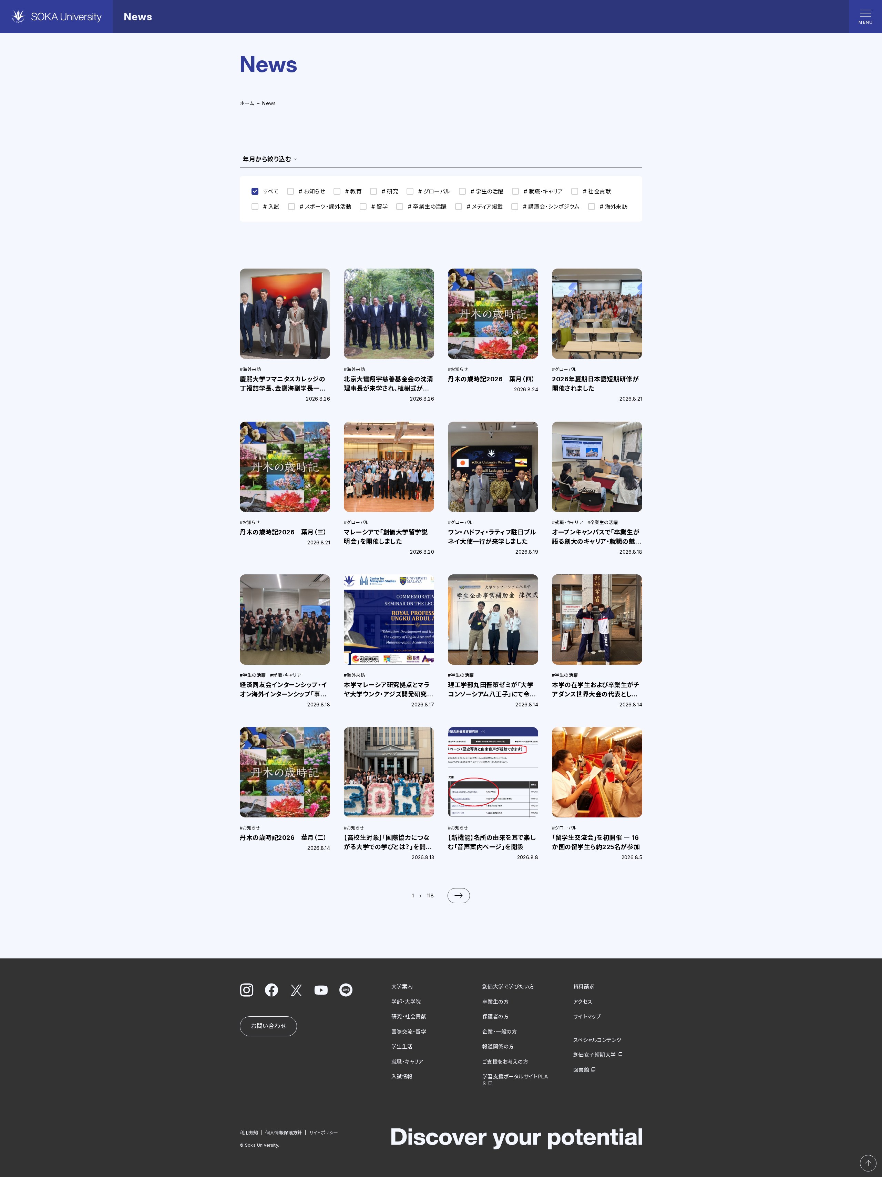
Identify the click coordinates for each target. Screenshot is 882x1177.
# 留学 (379, 206)
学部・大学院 (406, 1001)
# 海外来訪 (614, 206)
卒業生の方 (495, 1001)
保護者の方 (495, 1016)
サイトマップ (587, 1016)
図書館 (581, 1070)
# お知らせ (312, 191)
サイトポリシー (323, 1132)
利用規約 (249, 1132)
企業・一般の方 (499, 1031)
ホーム (247, 103)
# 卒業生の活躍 (427, 206)
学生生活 (402, 1046)
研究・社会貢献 (408, 1016)
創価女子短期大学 (594, 1055)
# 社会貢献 (597, 191)
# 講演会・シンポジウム (551, 206)
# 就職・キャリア (543, 191)
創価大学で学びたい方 (508, 986)
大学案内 (402, 986)
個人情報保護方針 (283, 1132)
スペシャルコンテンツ (597, 1040)
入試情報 (402, 1076)
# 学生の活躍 (487, 191)
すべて (271, 191)
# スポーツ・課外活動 (325, 206)
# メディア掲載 (485, 206)
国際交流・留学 (408, 1031)
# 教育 (353, 191)
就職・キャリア (407, 1061)
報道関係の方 (498, 1046)
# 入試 (271, 206)
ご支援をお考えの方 (505, 1061)
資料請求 (584, 986)
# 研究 (390, 191)
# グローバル (434, 191)
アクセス (582, 1001)
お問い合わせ (268, 1026)
